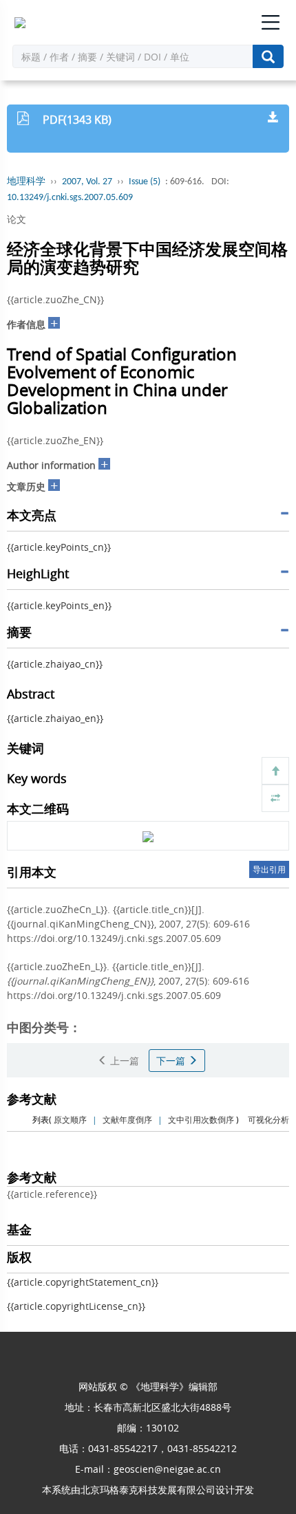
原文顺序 (70, 1119)
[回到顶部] (275, 771)
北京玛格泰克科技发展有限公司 (148, 1489)
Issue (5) (144, 182)
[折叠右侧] (275, 798)
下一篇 (172, 1060)
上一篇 (123, 1060)
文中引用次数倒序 (201, 1119)
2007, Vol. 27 (87, 182)
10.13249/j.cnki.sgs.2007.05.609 (70, 198)
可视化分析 (268, 1119)
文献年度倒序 (127, 1119)
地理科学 (26, 182)
